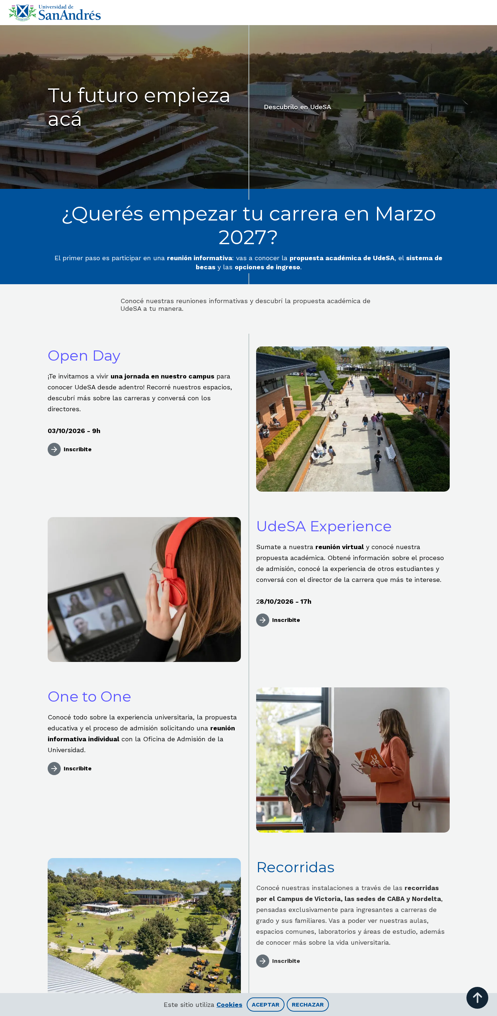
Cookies (229, 1004)
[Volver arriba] (477, 998)
